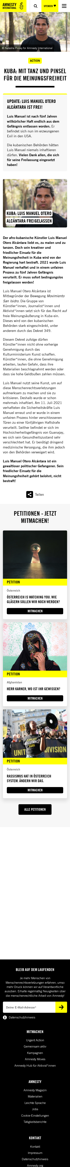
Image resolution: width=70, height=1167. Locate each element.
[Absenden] (61, 1007)
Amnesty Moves (35, 1059)
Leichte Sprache (35, 1103)
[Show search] (35, 6)
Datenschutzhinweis (35, 1159)
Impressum (35, 1153)
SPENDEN (48, 6)
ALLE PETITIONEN (35, 809)
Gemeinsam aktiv (35, 1046)
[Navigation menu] (64, 6)
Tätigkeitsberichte (35, 1122)
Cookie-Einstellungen (35, 1115)
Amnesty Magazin (35, 1090)
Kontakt (35, 1146)
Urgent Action (35, 1040)
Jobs (35, 1109)
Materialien (35, 1096)
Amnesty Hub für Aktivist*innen (35, 1065)
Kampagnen (35, 1053)
